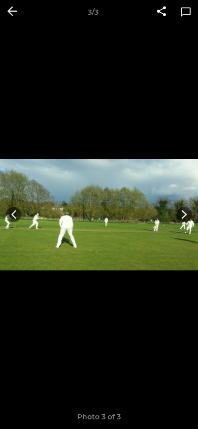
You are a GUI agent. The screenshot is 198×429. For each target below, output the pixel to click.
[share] (161, 12)
